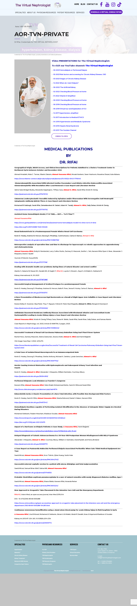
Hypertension (18, 549)
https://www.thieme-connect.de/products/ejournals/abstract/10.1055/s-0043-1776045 (47, 179)
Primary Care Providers (48, 552)
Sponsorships (74, 555)
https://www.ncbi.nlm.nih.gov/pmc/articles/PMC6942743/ (36, 459)
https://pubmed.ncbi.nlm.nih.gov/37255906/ (31, 308)
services (80, 12)
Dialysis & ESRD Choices (21, 561)
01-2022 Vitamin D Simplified (64, 96)
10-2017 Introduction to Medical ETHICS (68, 117)
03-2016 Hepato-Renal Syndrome (66, 126)
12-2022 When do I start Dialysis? (66, 83)
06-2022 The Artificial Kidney (64, 87)
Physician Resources (46, 12)
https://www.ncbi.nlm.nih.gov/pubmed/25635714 (33, 523)
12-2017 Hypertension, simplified (65, 113)
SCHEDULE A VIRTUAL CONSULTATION (106, 12)
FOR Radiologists (47, 564)
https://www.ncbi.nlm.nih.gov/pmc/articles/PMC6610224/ (36, 486)
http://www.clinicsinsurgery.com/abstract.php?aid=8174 (35, 389)
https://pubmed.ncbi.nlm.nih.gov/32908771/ (31, 444)
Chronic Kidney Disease (20, 555)
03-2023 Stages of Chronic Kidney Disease (69, 79)
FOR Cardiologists (47, 558)
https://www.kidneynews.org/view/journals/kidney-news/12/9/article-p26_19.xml (45, 431)
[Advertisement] (68, 589)
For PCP (44, 549)
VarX (92, 570)
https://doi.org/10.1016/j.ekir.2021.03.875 (29, 422)
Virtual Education (75, 552)
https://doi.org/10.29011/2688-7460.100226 (30, 227)
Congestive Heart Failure (21, 564)
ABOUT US (31, 12)
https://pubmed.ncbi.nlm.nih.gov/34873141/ (31, 402)
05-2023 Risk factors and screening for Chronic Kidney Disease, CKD (79, 74)
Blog (83, 4)
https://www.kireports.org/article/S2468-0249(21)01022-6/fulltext (39, 418)
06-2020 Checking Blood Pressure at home (70, 100)
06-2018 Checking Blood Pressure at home (69, 104)
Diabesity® (17, 552)
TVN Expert (73, 549)
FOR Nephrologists (47, 555)
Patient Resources (66, 12)
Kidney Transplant (19, 558)
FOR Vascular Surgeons (48, 561)
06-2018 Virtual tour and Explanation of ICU (69, 109)
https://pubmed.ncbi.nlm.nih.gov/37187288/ (31, 280)
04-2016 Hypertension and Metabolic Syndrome (71, 122)
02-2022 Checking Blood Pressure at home (69, 91)
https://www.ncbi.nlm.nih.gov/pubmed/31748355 (33, 473)
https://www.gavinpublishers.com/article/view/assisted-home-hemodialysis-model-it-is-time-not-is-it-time (55, 223)
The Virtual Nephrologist (99, 65)
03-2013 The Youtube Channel (64, 130)
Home (76, 4)
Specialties (20, 12)
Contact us (92, 4)
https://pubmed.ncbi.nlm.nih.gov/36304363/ (31, 376)
